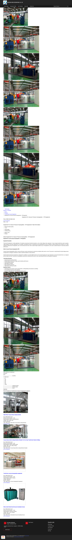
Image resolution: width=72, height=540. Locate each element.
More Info (26, 6)
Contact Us (32, 6)
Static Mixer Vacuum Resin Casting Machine (12, 414)
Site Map (49, 530)
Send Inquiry (31, 522)
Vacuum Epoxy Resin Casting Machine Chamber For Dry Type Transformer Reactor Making (21, 439)
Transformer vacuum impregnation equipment (12, 473)
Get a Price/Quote (6, 220)
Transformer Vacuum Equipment (10, 214)
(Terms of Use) (27, 535)
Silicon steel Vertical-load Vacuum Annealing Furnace (14, 506)
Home (6, 211)
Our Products (20, 6)
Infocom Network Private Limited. (19, 536)
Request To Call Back (7, 210)
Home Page (6, 6)
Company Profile (13, 6)
